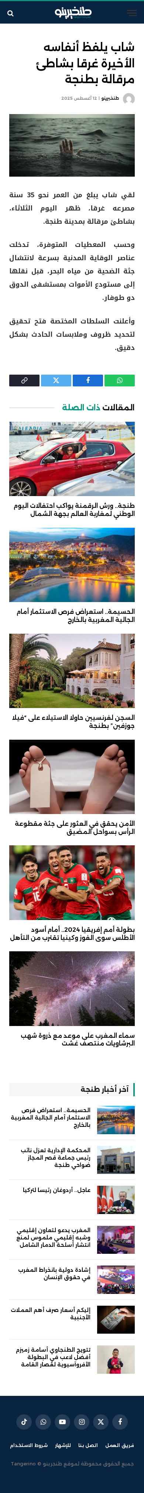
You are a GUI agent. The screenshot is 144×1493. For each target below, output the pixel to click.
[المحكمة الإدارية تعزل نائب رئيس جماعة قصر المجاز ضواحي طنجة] (116, 1160)
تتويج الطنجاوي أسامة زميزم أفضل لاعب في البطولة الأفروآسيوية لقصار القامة (53, 1357)
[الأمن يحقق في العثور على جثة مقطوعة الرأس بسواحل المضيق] (72, 777)
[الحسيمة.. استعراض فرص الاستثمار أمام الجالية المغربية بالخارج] (72, 565)
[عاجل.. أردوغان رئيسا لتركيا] (116, 1200)
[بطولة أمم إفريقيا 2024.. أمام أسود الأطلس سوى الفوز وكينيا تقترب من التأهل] (72, 882)
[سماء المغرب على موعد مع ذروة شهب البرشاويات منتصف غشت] (72, 988)
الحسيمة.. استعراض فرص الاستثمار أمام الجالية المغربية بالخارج (50, 1117)
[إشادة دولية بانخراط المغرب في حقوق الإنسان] (116, 1280)
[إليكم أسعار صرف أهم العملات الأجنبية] (116, 1320)
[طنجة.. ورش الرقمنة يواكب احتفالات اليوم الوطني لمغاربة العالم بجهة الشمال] (72, 459)
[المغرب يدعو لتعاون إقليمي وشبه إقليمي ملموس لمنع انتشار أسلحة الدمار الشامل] (116, 1240)
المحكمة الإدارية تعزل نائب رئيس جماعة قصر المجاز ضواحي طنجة (55, 1157)
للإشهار (63, 1445)
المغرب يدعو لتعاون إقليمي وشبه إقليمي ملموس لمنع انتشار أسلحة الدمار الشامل (53, 1237)
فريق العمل (119, 1445)
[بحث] (11, 13)
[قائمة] (132, 13)
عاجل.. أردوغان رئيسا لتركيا (56, 1190)
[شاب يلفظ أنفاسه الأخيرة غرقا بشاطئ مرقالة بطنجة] (72, 145)
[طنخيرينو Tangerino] (72, 13)
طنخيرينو (110, 98)
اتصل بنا (88, 1445)
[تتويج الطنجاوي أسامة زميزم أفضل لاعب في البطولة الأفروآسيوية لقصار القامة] (116, 1359)
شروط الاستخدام (29, 1445)
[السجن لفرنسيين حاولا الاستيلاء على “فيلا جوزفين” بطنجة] (72, 671)
